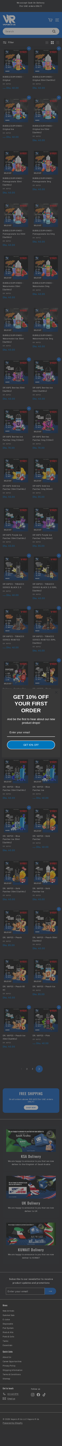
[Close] (56, 692)
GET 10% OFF (31, 745)
